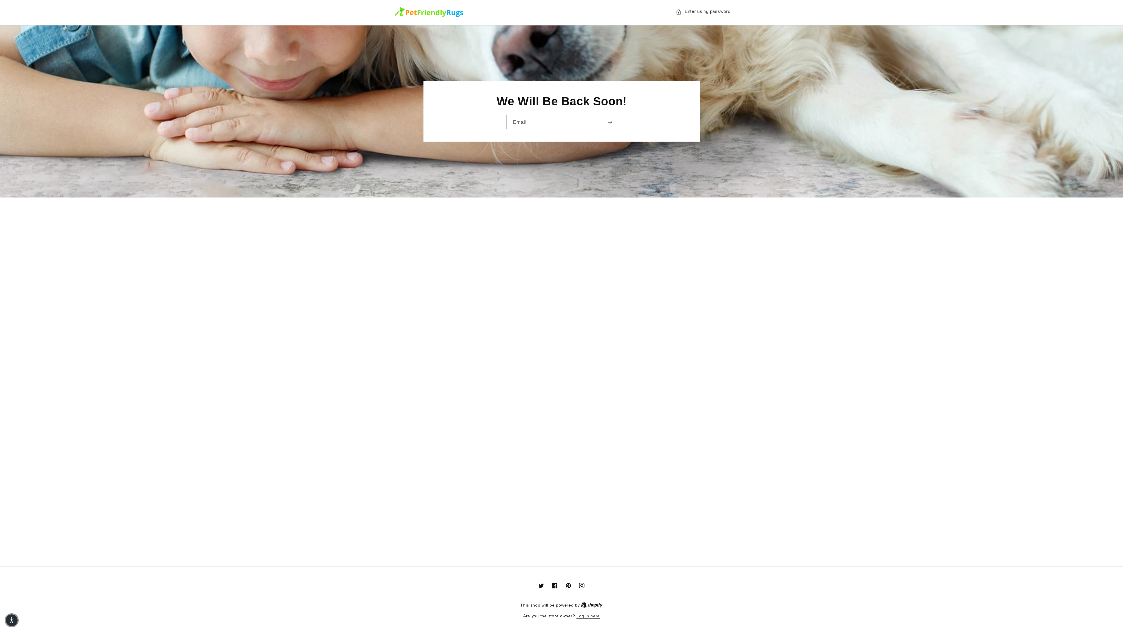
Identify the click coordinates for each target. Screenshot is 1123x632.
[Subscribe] (609, 122)
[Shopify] (592, 605)
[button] (703, 12)
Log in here (588, 616)
